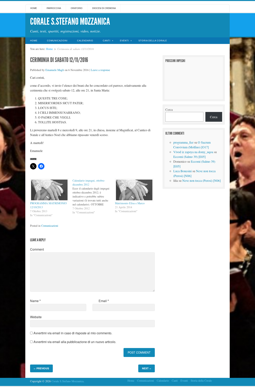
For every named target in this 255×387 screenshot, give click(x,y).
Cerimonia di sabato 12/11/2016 (59, 60)
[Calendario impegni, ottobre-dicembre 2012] (94, 196)
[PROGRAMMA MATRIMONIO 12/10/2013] (49, 190)
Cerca (169, 109)
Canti (106, 40)
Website (36, 317)
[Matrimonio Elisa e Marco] (134, 190)
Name (35, 301)
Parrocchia (54, 8)
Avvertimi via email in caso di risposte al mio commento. (72, 333)
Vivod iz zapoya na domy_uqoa (193, 152)
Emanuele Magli (54, 70)
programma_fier (183, 142)
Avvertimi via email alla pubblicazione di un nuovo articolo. (74, 341)
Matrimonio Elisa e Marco (130, 203)
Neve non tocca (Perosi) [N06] (201, 180)
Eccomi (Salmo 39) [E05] (189, 157)
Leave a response (100, 70)
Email (104, 301)
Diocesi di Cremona (104, 8)
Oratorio (76, 8)
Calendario (85, 40)
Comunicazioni (57, 40)
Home (33, 8)
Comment (37, 249)
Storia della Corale (152, 40)
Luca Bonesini (182, 171)
